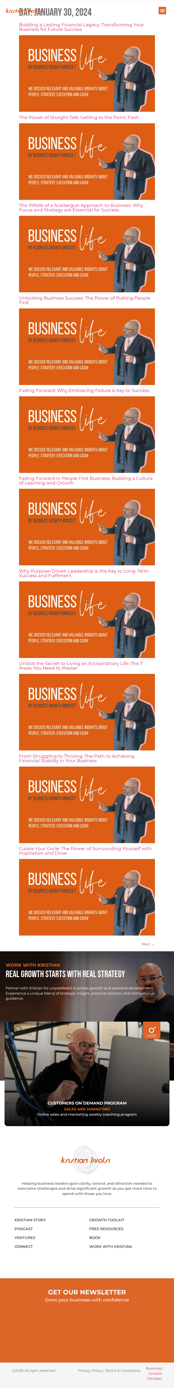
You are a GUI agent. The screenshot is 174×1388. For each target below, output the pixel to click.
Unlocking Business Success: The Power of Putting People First (84, 300)
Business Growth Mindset (154, 1373)
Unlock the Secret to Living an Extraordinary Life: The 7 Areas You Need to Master (81, 666)
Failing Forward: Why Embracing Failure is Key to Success (84, 390)
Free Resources (106, 1229)
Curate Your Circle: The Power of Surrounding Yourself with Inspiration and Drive (85, 851)
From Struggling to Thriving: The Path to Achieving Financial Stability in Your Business (77, 758)
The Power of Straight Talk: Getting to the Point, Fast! (78, 117)
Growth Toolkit (106, 1220)
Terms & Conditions (122, 1370)
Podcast (23, 1229)
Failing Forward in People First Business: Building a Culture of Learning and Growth (86, 481)
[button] (162, 10)
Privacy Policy (90, 1370)
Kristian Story (30, 1220)
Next (148, 944)
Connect (23, 1246)
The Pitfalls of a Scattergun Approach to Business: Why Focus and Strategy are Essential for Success (81, 208)
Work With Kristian (110, 1246)
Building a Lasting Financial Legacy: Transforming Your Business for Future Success (81, 27)
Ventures (24, 1238)
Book (95, 1238)
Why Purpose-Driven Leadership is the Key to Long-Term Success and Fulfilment (84, 573)
